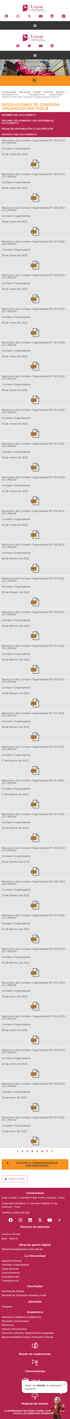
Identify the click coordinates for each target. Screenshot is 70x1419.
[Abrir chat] (57, 1407)
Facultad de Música (13, 1291)
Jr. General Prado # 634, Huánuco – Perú (41, 1197)
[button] (35, 25)
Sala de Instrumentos (14, 1329)
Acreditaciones (10, 1276)
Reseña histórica (11, 1260)
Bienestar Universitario (15, 1321)
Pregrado (7, 1306)
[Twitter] (29, 46)
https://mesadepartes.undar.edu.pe (22, 1249)
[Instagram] (18, 16)
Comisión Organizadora (15, 1264)
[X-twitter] (29, 16)
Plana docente (10, 1268)
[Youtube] (41, 16)
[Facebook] (6, 16)
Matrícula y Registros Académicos (21, 1317)
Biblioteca (8, 1325)
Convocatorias (35, 1371)
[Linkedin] (52, 16)
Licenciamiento (11, 1272)
